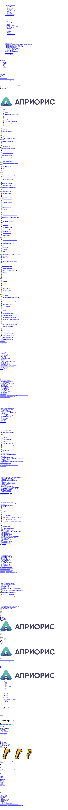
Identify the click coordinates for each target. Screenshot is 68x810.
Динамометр (9, 19)
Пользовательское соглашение (5, 791)
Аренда (4, 4)
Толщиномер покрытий (11, 34)
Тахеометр (9, 12)
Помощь (1, 796)
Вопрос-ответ (2, 800)
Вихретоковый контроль (9, 40)
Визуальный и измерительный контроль (12, 39)
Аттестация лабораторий (7, 35)
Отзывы (4, 66)
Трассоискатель (9, 13)
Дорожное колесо (10, 9)
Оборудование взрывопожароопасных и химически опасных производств (18, 44)
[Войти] (0, 668)
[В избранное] (0, 768)
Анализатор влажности (11, 16)
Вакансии (4, 67)
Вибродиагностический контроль (11, 38)
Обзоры (1, 792)
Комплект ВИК (9, 29)
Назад (6, 685)
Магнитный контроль (9, 43)
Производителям (3, 795)
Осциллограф (9, 22)
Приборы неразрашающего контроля (11, 26)
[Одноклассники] (2, 727)
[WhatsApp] (8, 727)
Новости (4, 64)
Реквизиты (4, 65)
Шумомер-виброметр (11, 25)
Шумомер (8, 24)
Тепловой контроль (8, 56)
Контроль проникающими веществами (12, 42)
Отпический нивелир (11, 10)
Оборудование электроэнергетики (11, 47)
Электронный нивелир (11, 14)
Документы (2, 790)
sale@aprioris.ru (3, 83)
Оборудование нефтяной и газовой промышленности (14, 46)
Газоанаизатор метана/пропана (12, 18)
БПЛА (8, 7)
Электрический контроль (9, 58)
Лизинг (1, 794)
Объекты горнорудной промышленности (12, 48)
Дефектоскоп (9, 28)
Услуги (1, 778)
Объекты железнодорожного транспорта (12, 49)
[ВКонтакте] (1, 727)
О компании (5, 62)
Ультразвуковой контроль (9, 57)
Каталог (1, 777)
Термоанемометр (10, 23)
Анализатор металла (10, 27)
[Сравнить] (0, 769)
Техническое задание (4, 803)
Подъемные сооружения (9, 54)
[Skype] (10, 727)
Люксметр (9, 20)
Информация (2, 788)
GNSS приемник (10, 6)
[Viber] (7, 727)
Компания (2, 780)
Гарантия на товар (3, 799)
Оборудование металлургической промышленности (14, 45)
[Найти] (1, 619)
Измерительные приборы (9, 15)
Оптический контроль (9, 53)
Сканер (8, 11)
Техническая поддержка (4, 802)
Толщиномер (9, 33)
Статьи (1, 793)
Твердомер (9, 30)
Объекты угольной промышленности (11, 51)
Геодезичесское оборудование (10, 5)
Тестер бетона (9, 32)
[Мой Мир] (4, 727)
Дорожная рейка (10, 8)
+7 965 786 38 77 (11, 808)
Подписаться (3, 774)
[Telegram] (11, 727)
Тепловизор (9, 31)
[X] (5, 727)
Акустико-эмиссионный (9, 37)
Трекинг (1, 801)
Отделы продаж (5, 71)
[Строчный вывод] (1, 749)
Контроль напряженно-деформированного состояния (14, 41)
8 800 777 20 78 (9, 80)
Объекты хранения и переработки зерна (12, 52)
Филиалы (4, 63)
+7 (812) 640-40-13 (3, 78)
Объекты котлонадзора (9, 50)
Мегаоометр (9, 21)
